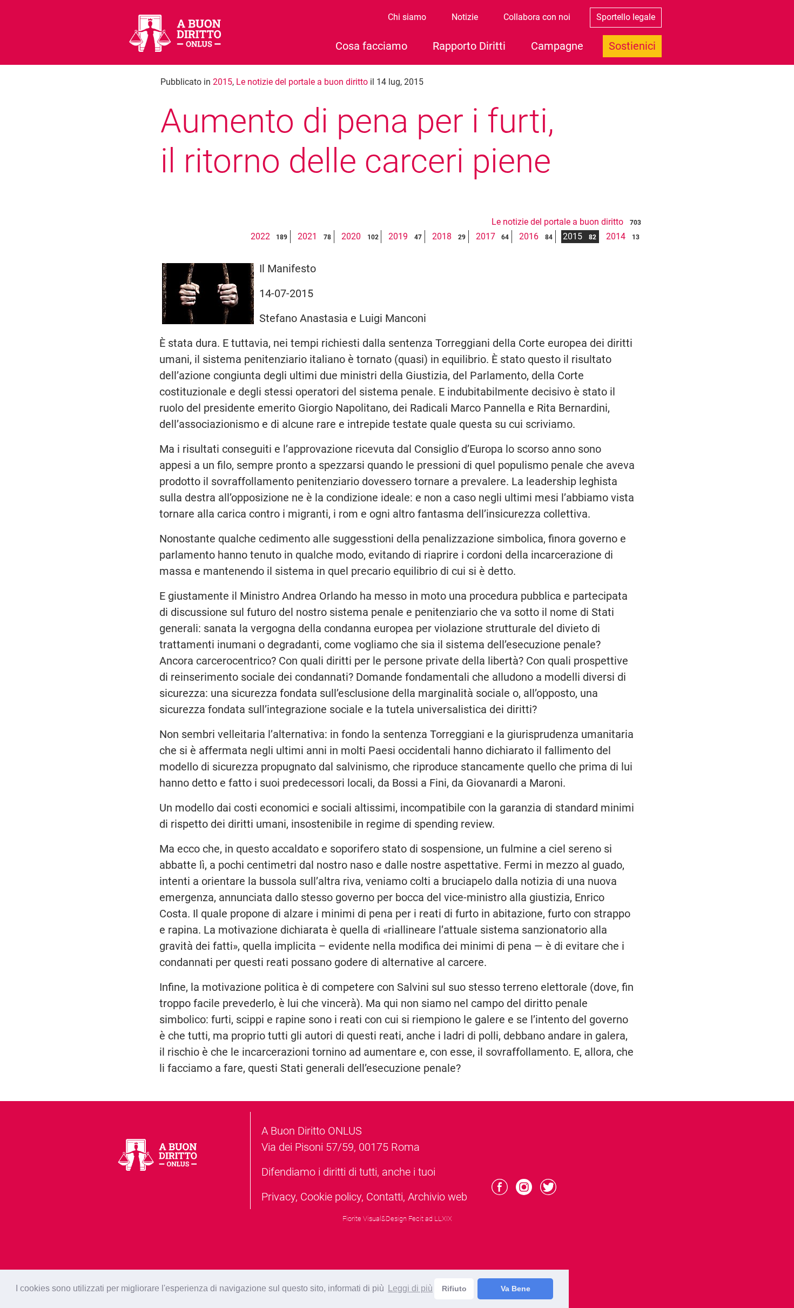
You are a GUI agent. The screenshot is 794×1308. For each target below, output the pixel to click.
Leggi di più (410, 1288)
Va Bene (515, 1288)
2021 (307, 236)
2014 (615, 236)
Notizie (465, 17)
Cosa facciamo (371, 45)
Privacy (278, 1196)
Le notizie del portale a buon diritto (302, 82)
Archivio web (437, 1196)
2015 (222, 82)
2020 (351, 236)
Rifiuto (454, 1288)
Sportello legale (625, 17)
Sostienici (632, 45)
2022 (260, 236)
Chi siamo (407, 17)
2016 (529, 236)
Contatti (384, 1196)
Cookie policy (330, 1196)
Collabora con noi (536, 17)
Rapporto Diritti (469, 45)
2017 (485, 236)
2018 (442, 236)
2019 (398, 236)
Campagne (557, 45)
